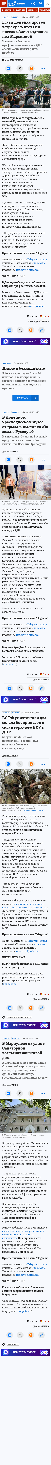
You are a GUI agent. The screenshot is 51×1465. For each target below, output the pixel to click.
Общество (17, 17)
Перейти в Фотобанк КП (33, 799)
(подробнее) (35, 295)
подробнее (9, 650)
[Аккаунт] (47, 3)
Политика (16, 702)
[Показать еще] (43, 68)
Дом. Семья (7, 353)
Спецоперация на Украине (19, 1000)
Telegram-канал (35, 249)
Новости (6, 10)
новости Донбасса (13, 259)
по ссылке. (39, 252)
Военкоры (34, 10)
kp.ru (46, 306)
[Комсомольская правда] (16, 3)
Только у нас (19, 10)
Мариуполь (13, 1330)
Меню (3, 3)
